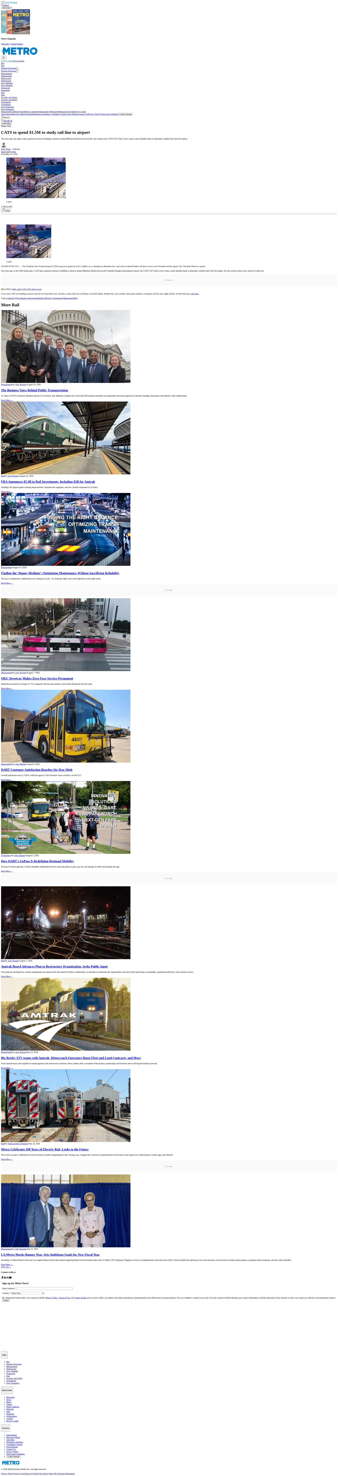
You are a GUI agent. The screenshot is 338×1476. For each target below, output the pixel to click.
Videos (22, 112)
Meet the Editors (18, 114)
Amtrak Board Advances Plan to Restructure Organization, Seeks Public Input (54, 966)
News (19, 2)
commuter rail (24, 298)
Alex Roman (20, 384)
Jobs (47, 112)
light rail (42, 298)
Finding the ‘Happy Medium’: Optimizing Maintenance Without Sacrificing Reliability (60, 573)
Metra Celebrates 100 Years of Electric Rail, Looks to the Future (45, 1149)
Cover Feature (11, 2)
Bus (2, 63)
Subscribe (5, 44)
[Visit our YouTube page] (10, 1278)
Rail (2, 93)
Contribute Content (58, 114)
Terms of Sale (30, 1474)
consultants (34, 298)
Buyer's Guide (80, 112)
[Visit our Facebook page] (2, 1278)
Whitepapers (62, 112)
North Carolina (52, 298)
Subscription (6, 114)
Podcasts (41, 112)
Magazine (5, 112)
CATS (16, 298)
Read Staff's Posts (8, 152)
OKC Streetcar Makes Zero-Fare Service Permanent (37, 678)
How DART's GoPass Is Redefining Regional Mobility (37, 861)
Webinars (53, 112)
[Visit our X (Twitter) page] (7, 1278)
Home (3, 126)
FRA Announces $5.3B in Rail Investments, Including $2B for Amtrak (48, 481)
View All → (6, 1267)
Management (6, 74)
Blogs (16, 112)
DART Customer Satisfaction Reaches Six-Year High (36, 769)
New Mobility (7, 83)
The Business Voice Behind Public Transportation (34, 390)
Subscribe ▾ (6, 8)
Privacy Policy (94, 114)
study (61, 298)
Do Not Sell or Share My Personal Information (55, 1474)
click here (195, 294)
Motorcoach (6, 78)
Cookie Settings (125, 114)
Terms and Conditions (109, 114)
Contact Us (83, 114)
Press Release (73, 114)
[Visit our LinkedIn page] (5, 1278)
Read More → (7, 400)
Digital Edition (17, 44)
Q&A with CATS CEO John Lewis (26, 289)
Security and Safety (9, 97)
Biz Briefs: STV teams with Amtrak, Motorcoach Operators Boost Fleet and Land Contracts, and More (71, 1058)
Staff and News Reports (18, 1144)
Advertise (29, 114)
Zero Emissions (7, 107)
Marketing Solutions (41, 114)
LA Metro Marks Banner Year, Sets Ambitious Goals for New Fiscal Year (50, 1254)
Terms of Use (18, 1474)
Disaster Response (8, 68)
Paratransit (5, 88)
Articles (25, 2)
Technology (6, 102)
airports (10, 298)
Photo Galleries (31, 112)
